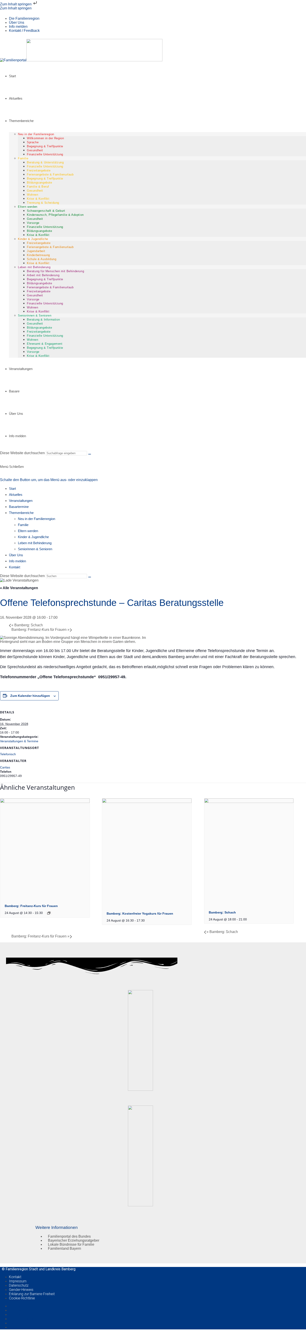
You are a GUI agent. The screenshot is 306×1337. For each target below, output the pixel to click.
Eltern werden (28, 531)
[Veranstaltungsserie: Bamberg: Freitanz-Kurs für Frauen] (48, 913)
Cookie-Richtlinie (22, 1298)
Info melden (18, 26)
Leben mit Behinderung (35, 543)
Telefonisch (8, 754)
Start (12, 488)
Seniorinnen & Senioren (35, 549)
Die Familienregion (24, 18)
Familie (23, 525)
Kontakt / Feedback (24, 30)
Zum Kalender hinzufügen (30, 695)
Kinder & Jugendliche (33, 537)
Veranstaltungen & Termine (19, 741)
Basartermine (19, 507)
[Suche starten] (89, 454)
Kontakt (14, 567)
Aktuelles (15, 494)
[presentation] (45, 802)
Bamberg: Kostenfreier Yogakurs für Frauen (140, 913)
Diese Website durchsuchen (23, 453)
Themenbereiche (21, 513)
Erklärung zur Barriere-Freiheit (32, 1294)
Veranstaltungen (20, 501)
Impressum (17, 1281)
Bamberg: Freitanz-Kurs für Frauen (40, 629)
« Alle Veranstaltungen (19, 588)
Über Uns (16, 22)
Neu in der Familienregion (36, 519)
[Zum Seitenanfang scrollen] (1, 1335)
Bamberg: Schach (27, 625)
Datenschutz (18, 1285)
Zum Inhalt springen (16, 4)
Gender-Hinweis (21, 1290)
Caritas (5, 767)
